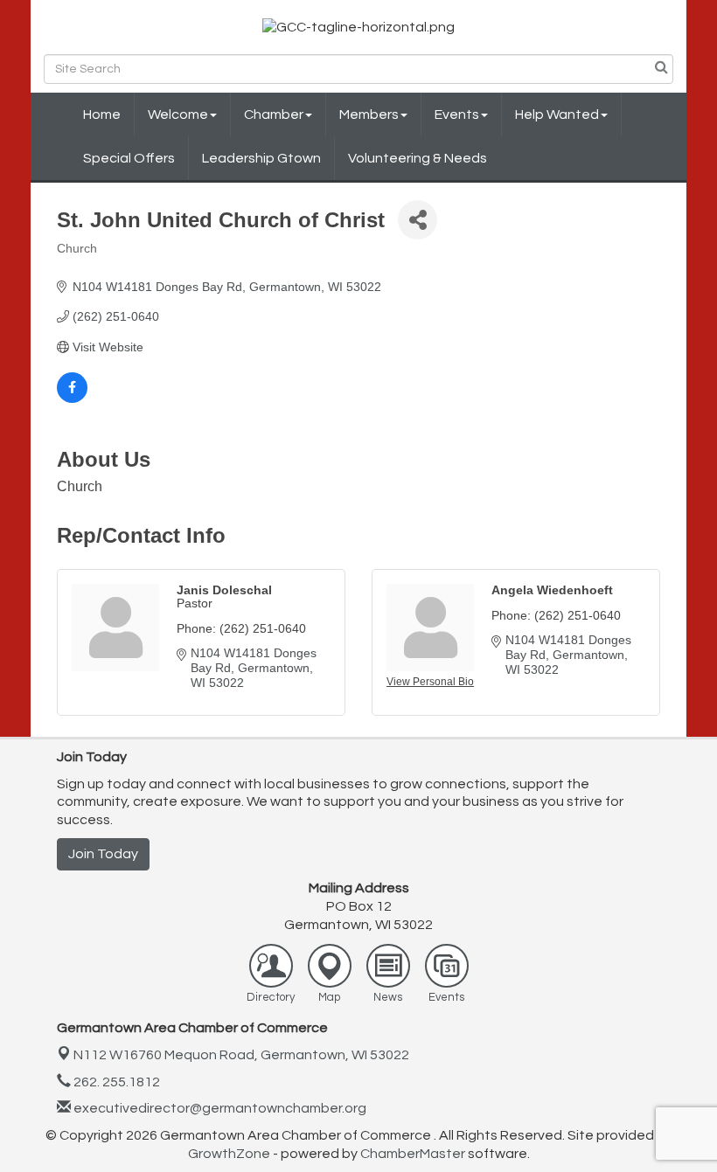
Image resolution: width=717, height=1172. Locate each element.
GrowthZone (229, 1154)
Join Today (103, 854)
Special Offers (129, 158)
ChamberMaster (412, 1154)
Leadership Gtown (261, 158)
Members (369, 114)
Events (457, 114)
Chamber (273, 114)
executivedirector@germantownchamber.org (218, 1108)
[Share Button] (417, 219)
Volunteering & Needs (417, 158)
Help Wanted (557, 114)
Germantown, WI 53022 (241, 1055)
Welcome (178, 114)
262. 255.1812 (115, 1082)
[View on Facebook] (72, 399)
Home (102, 114)
